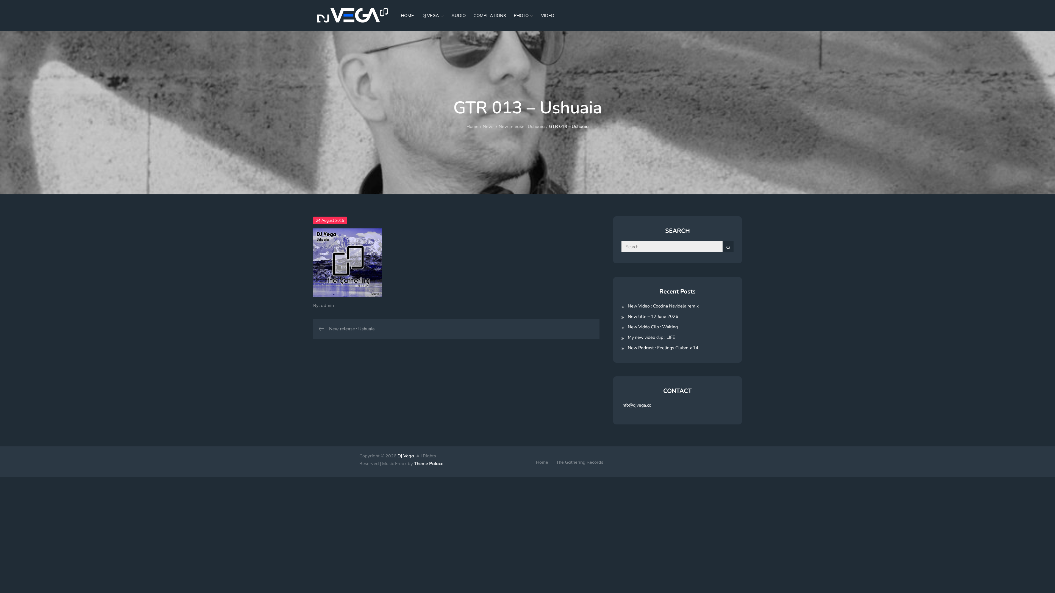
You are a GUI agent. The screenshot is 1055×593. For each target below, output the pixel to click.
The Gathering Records (579, 462)
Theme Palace (428, 463)
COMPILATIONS (489, 15)
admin (327, 305)
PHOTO (521, 15)
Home (542, 462)
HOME (407, 15)
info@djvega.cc (636, 405)
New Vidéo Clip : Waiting (653, 327)
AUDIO (458, 15)
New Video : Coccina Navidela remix (663, 306)
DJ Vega (406, 455)
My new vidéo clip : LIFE (651, 337)
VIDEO (547, 15)
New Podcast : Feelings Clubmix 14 (663, 348)
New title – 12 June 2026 (653, 317)
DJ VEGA (430, 15)
